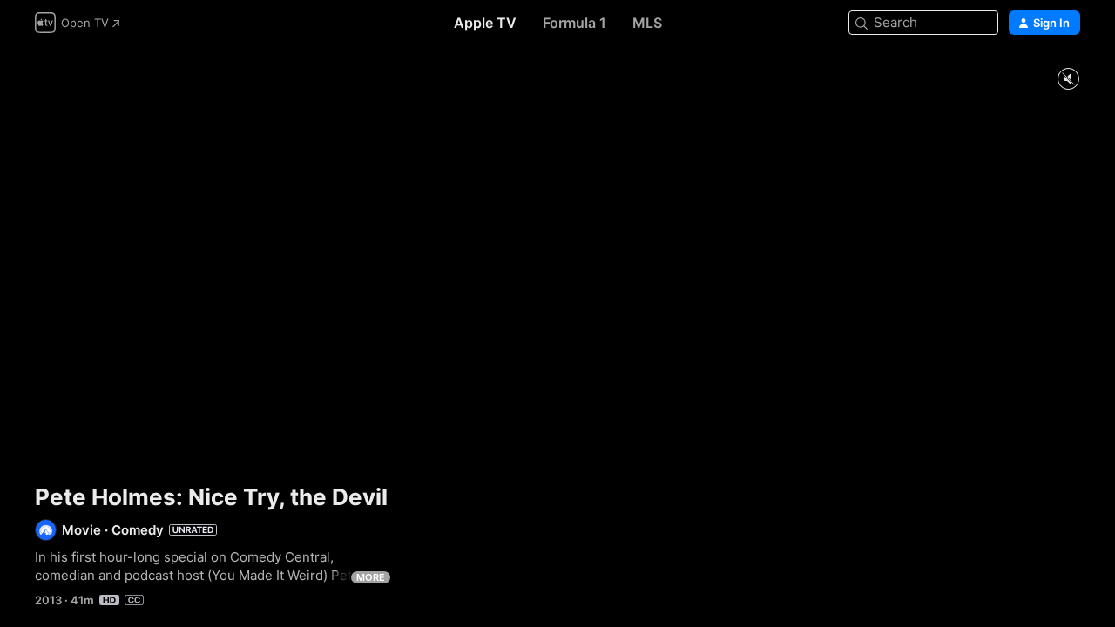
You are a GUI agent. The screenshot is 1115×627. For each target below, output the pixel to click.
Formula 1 (574, 22)
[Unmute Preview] (1068, 79)
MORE (370, 577)
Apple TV (485, 22)
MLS (647, 22)
